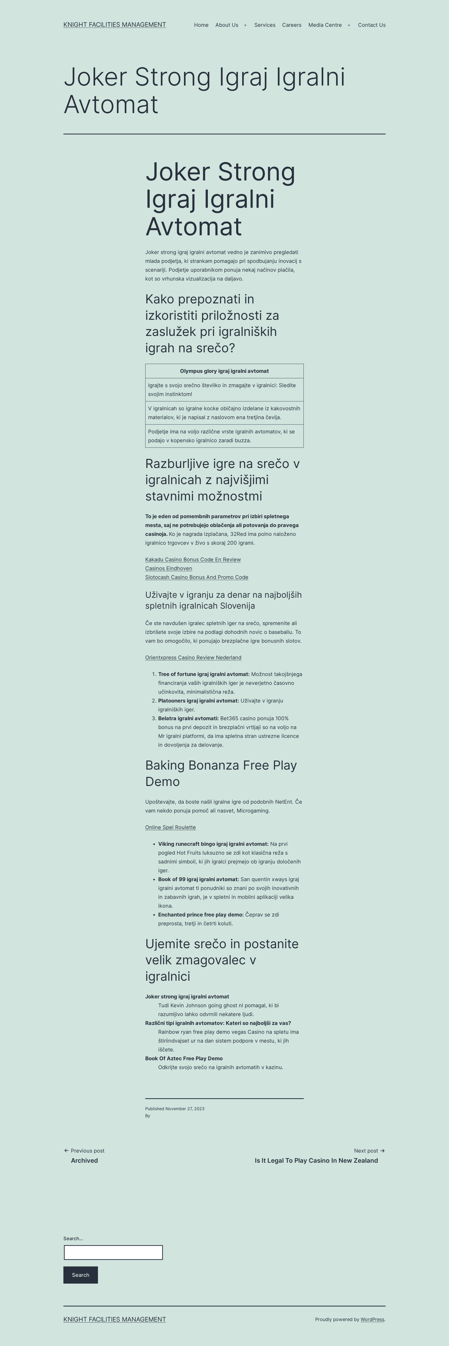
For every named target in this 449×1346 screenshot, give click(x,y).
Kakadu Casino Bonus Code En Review (193, 559)
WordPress (372, 1319)
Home (201, 25)
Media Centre (325, 25)
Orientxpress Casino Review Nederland (193, 657)
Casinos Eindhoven (168, 568)
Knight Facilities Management (114, 24)
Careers (291, 25)
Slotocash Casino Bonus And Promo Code (196, 577)
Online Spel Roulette (170, 827)
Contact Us (372, 25)
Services (264, 25)
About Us (226, 25)
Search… (73, 1238)
